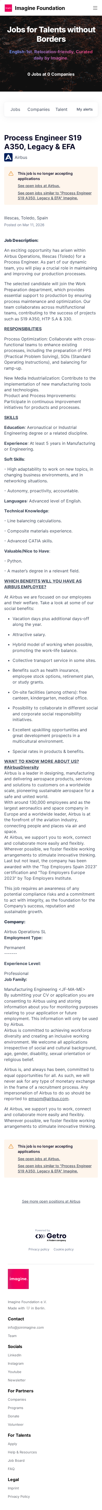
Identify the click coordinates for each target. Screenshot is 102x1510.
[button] (8, 8)
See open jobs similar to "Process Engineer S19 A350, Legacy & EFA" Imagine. (55, 195)
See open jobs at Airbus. (39, 185)
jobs (15, 109)
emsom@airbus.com (49, 1098)
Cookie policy (64, 1249)
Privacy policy (39, 1249)
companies (38, 109)
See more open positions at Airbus (51, 1201)
